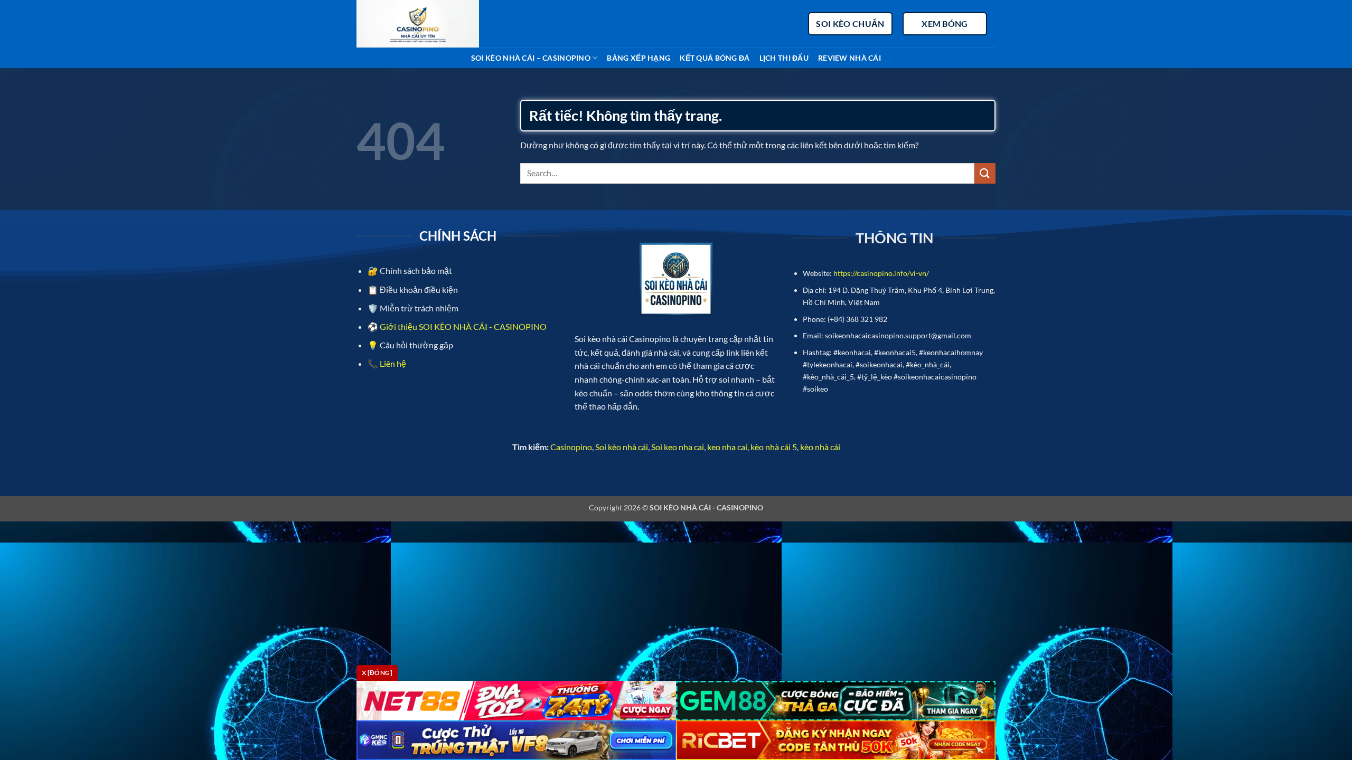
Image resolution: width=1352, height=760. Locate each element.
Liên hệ (392, 363)
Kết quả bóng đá (714, 57)
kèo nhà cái (820, 447)
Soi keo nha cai (677, 447)
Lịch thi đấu (784, 57)
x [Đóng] (377, 673)
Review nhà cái (849, 57)
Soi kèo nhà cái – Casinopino (530, 57)
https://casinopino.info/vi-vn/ (881, 273)
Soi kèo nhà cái (621, 447)
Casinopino (571, 447)
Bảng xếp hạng (638, 57)
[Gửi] (985, 173)
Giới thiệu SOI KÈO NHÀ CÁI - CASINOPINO (463, 326)
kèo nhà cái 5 (773, 447)
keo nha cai (727, 447)
